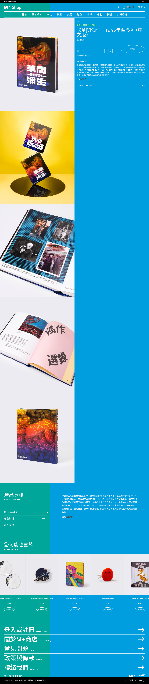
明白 (140, 680)
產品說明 (80, 85)
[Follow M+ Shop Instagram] (20, 676)
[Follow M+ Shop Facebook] (16, 676)
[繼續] (141, 574)
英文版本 (83, 79)
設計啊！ (37, 14)
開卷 (109, 14)
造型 (79, 14)
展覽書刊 (86, 25)
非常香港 (122, 14)
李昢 (49, 14)
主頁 (78, 21)
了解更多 (130, 680)
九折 (93, 25)
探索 (24, 14)
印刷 (99, 14)
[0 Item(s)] (124, 7)
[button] (131, 7)
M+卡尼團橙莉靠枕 (107, 599)
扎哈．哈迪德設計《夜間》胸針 (42, 599)
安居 (69, 14)
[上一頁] (7, 574)
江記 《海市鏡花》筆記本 (75, 599)
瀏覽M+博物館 (11, 1)
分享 (143, 85)
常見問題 (88, 85)
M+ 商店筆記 (11, 512)
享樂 (89, 14)
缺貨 (132, 49)
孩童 (59, 14)
